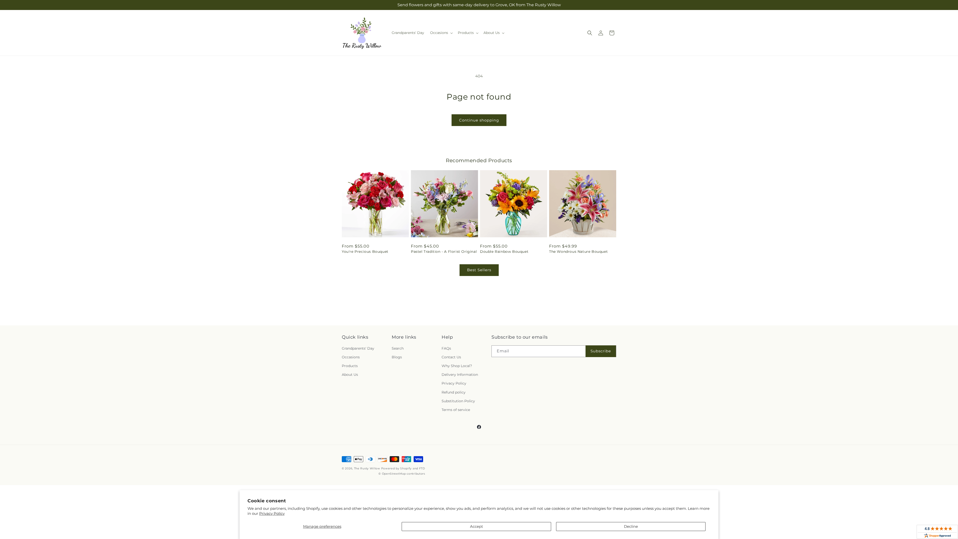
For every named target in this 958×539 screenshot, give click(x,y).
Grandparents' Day (358, 348)
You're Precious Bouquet (365, 251)
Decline (631, 526)
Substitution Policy (458, 401)
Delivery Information (460, 374)
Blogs (397, 357)
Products (350, 366)
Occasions (351, 357)
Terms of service (456, 409)
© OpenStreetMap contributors (401, 473)
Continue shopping (479, 120)
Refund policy (454, 392)
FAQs (446, 348)
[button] (441, 32)
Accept (476, 526)
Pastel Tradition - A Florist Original (444, 251)
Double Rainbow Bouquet (504, 251)
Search (398, 348)
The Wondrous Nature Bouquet (578, 251)
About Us (350, 374)
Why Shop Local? (457, 366)
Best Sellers (479, 270)
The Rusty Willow (367, 468)
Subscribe (601, 351)
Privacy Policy (272, 513)
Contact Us (451, 357)
